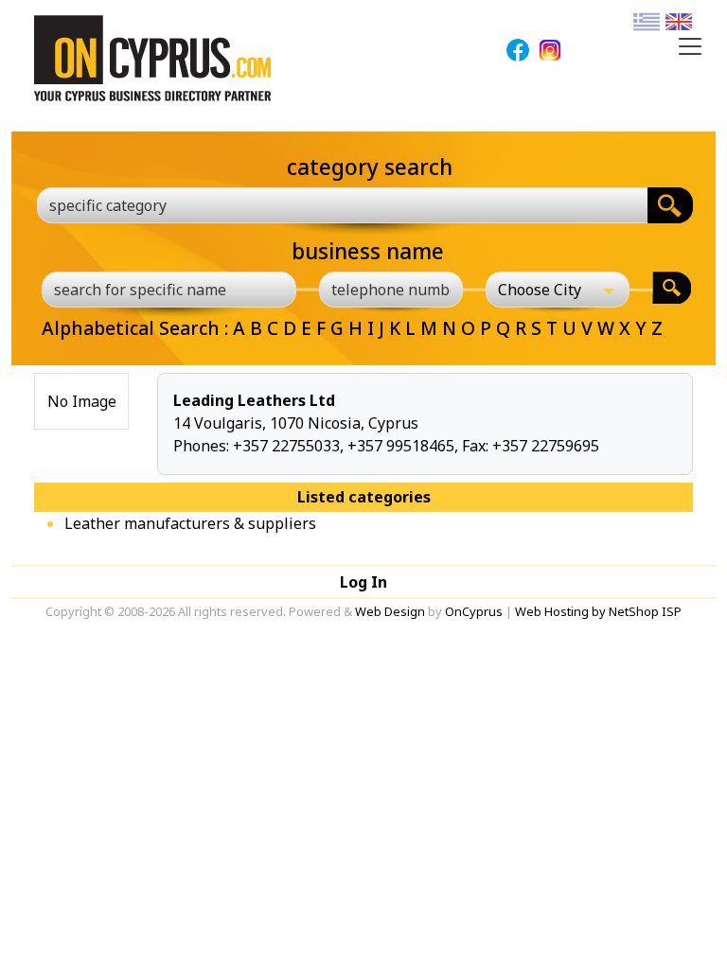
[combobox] (342, 205)
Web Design (390, 611)
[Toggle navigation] (690, 46)
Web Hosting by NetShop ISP (598, 611)
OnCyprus (474, 611)
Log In (363, 582)
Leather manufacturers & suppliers (190, 523)
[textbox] (331, 205)
